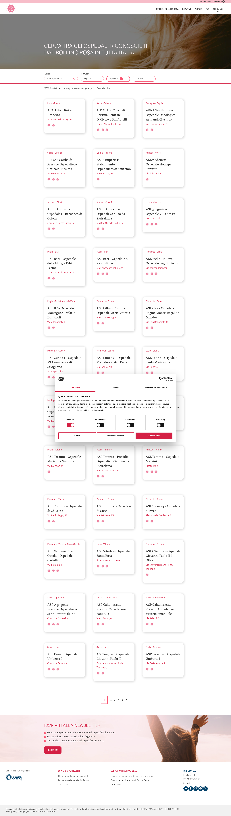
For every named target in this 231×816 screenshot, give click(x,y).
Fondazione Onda (190, 775)
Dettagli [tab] (115, 388)
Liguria (100, 153)
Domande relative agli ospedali (73, 776)
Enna (57, 647)
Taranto (58, 449)
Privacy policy (12, 811)
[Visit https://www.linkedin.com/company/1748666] (186, 788)
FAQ (207, 9)
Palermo (108, 103)
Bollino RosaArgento (191, 779)
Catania (58, 153)
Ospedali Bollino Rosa (167, 9)
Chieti (158, 153)
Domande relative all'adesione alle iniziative (132, 776)
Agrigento (59, 597)
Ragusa (107, 647)
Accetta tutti (154, 436)
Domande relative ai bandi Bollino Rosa (130, 780)
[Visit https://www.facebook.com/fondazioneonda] (190, 788)
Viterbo (106, 544)
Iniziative (186, 9)
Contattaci (63, 784)
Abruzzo (149, 153)
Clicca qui (52, 750)
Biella (159, 252)
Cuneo (160, 301)
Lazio (49, 103)
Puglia (50, 252)
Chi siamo (218, 9)
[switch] (100, 425)
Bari (57, 252)
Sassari (160, 544)
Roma (57, 103)
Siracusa (157, 647)
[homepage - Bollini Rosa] (11, 8)
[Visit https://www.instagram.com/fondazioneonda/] (195, 788)
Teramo (159, 449)
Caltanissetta (110, 597)
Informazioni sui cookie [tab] (156, 388)
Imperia (108, 153)
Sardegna (150, 103)
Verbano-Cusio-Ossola (69, 544)
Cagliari (160, 103)
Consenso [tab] (75, 388)
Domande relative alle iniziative (73, 780)
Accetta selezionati (115, 436)
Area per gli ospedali (211, 1)
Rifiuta (77, 436)
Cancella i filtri (104, 88)
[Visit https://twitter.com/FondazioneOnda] (205, 788)
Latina (156, 350)
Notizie (198, 9)
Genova (158, 202)
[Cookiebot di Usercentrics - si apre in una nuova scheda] (161, 379)
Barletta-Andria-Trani (65, 301)
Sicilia (99, 103)
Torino (111, 301)
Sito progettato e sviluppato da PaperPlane (37, 811)
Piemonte (150, 252)
